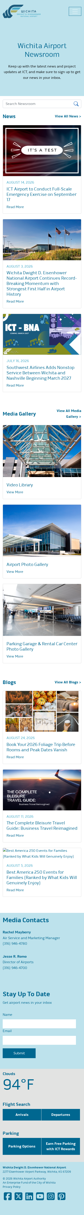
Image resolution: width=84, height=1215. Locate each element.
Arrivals (21, 1115)
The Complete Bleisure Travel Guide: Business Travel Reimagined (42, 825)
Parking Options (21, 1146)
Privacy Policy (12, 1187)
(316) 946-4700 (15, 968)
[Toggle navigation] (75, 11)
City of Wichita (46, 1182)
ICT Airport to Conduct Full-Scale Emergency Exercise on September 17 (41, 194)
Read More (15, 207)
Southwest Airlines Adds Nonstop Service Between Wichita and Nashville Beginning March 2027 (40, 373)
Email (7, 1031)
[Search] (76, 104)
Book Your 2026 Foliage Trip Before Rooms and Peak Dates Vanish (40, 747)
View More (14, 492)
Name (7, 1014)
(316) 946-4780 (15, 943)
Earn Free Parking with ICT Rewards (60, 1146)
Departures (60, 1115)
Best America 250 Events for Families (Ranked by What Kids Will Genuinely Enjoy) (41, 877)
